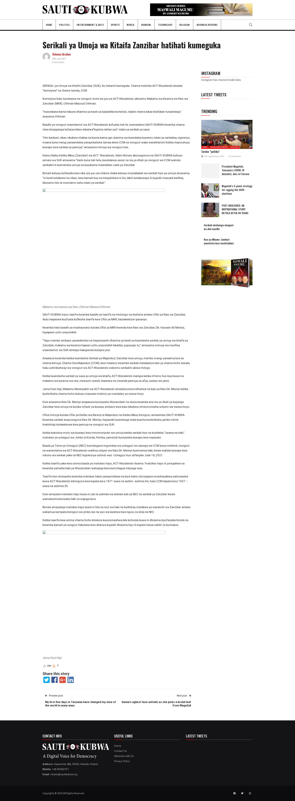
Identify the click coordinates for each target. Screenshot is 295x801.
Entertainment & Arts (90, 24)
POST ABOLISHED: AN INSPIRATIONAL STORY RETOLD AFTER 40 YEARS (235, 209)
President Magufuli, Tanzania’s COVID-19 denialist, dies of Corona (235, 170)
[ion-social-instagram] (249, 793)
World (130, 24)
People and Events (219, 147)
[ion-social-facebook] (234, 793)
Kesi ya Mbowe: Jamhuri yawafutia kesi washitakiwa (219, 241)
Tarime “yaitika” (210, 152)
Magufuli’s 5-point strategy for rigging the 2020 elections (237, 189)
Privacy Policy (122, 761)
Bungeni (146, 24)
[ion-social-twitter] (242, 793)
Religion (184, 24)
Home (49, 24)
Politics (64, 24)
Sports (115, 24)
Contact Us (120, 751)
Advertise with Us (124, 756)
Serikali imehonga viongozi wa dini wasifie (219, 227)
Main (205, 147)
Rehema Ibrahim (61, 54)
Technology (165, 24)
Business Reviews (207, 24)
